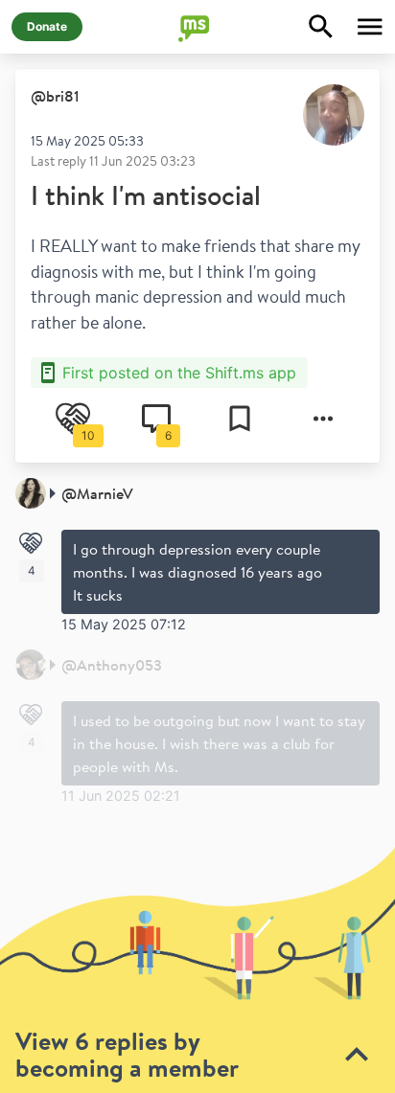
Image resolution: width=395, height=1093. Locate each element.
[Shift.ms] (197, 27)
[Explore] (321, 27)
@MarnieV (97, 493)
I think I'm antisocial (146, 195)
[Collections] (239, 418)
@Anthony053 (111, 664)
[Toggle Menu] (370, 27)
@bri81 (55, 95)
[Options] (323, 418)
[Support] (31, 543)
